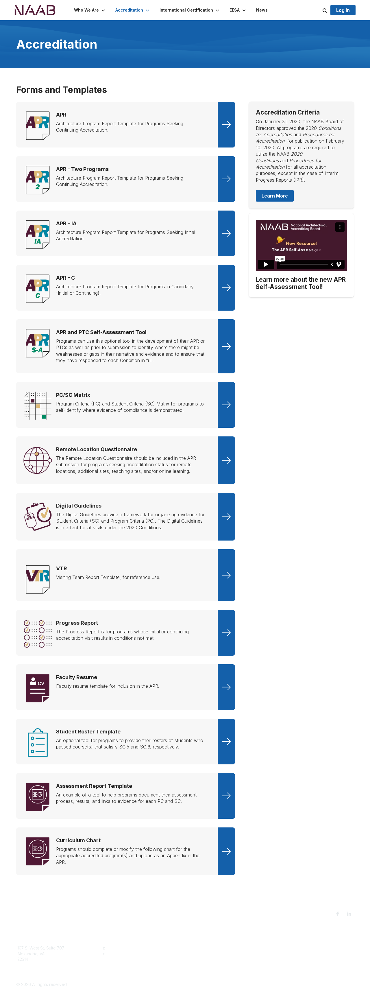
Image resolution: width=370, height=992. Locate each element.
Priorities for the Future (296, 953)
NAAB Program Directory (297, 947)
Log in (343, 10)
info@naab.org (122, 953)
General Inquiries (204, 965)
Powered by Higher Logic (329, 984)
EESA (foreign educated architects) (221, 953)
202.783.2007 (119, 947)
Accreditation (201, 947)
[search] (318, 10)
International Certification (212, 959)
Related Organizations (295, 959)
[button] (90, 10)
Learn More (275, 196)
